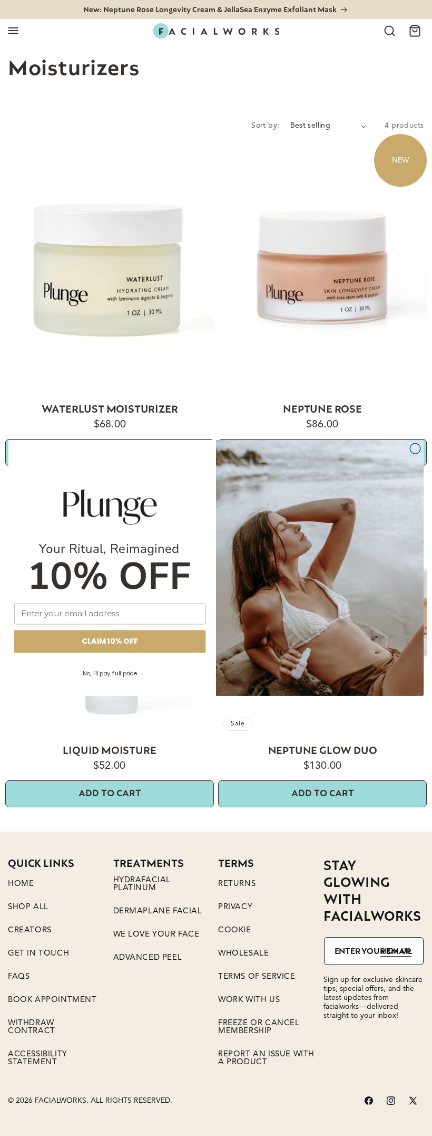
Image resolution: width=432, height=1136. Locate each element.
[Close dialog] (415, 448)
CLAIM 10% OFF (110, 641)
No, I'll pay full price (110, 673)
